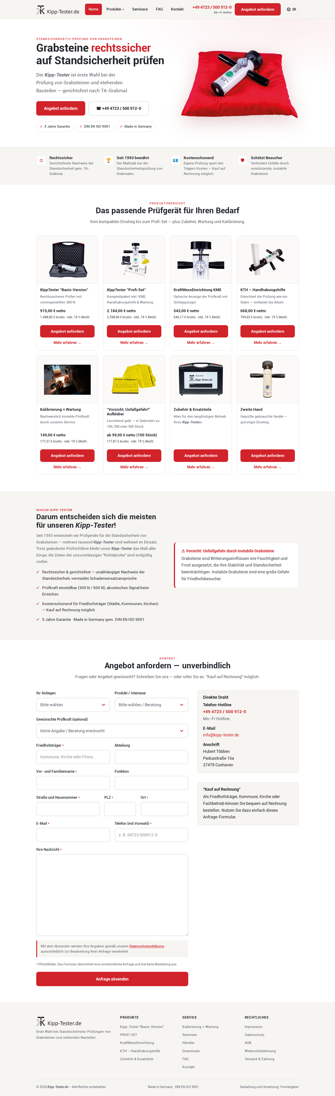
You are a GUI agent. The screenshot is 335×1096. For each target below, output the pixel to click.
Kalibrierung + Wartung (200, 1027)
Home (93, 9)
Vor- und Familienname (56, 771)
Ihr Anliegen (46, 693)
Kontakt (177, 9)
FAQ (159, 9)
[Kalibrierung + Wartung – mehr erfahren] (67, 379)
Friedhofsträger (50, 745)
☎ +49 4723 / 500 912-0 (118, 108)
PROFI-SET (128, 1035)
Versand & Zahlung (259, 1059)
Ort (144, 797)
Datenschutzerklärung (146, 946)
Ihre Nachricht (49, 849)
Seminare (140, 9)
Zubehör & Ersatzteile (136, 1059)
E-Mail (42, 823)
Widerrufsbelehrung (260, 1051)
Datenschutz (255, 1035)
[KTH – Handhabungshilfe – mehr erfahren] (268, 260)
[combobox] (73, 705)
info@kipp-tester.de (221, 734)
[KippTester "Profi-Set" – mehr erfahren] (134, 260)
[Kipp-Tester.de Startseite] (58, 9)
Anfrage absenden (112, 979)
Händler (188, 1043)
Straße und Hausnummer (58, 797)
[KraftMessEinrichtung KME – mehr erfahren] (201, 260)
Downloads (191, 1051)
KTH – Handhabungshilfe (140, 1051)
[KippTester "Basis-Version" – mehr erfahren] (67, 260)
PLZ (108, 797)
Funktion (122, 771)
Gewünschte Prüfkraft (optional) (62, 719)
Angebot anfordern (257, 9)
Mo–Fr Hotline (223, 12)
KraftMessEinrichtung (137, 1043)
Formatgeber (289, 1087)
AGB (248, 1043)
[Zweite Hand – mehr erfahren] (268, 379)
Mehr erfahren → (67, 342)
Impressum (253, 1027)
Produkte (113, 9)
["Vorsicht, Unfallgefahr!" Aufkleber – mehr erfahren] (134, 379)
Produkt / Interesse (130, 693)
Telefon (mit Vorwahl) (133, 823)
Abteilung (122, 745)
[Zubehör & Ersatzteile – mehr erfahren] (201, 379)
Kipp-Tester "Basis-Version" (142, 1027)
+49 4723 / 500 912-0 (212, 9)
